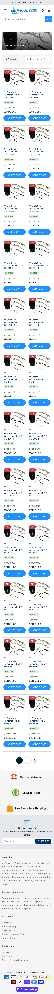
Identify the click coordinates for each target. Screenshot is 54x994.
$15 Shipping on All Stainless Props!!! (27, 2)
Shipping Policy (10, 930)
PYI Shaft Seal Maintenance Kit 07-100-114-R (38, 379)
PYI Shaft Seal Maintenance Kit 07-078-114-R (13, 265)
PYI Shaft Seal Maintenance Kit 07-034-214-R (13, 208)
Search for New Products (15, 960)
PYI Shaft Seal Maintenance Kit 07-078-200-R (13, 322)
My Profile (7, 956)
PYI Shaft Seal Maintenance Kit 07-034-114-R (38, 95)
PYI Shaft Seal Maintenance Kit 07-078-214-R (38, 322)
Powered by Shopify (38, 972)
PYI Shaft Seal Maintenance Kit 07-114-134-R (13, 721)
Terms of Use (8, 938)
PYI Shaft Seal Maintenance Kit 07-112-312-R (13, 664)
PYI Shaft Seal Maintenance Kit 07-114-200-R (38, 721)
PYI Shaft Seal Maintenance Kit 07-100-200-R (38, 436)
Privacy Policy (9, 926)
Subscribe (43, 841)
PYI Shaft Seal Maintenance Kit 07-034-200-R (38, 151)
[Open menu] (5, 10)
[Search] (48, 19)
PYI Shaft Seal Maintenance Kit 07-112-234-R (13, 607)
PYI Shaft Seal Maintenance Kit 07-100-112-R (13, 379)
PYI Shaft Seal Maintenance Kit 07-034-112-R (13, 95)
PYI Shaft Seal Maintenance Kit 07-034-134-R (13, 151)
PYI (5, 88)
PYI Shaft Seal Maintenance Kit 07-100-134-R (13, 436)
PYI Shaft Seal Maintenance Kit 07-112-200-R (38, 493)
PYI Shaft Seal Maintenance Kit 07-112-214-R (38, 550)
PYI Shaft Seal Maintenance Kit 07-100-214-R (13, 493)
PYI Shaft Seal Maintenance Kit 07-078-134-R (38, 265)
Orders (5, 952)
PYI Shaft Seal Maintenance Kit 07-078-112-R (38, 208)
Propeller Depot (21, 972)
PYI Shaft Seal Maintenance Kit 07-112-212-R (13, 550)
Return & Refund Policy (14, 934)
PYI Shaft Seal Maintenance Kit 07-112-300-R (38, 607)
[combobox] (27, 19)
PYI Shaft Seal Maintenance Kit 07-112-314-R (38, 664)
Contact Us (8, 922)
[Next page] (35, 760)
